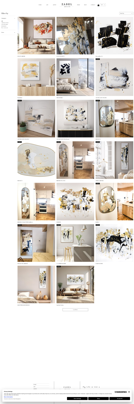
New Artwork (4, 27)
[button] (98, 5)
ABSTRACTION (4, 22)
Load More (75, 309)
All (2, 21)
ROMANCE (3, 26)
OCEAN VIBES (4, 24)
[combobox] (126, 13)
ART (34, 386)
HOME (35, 384)
